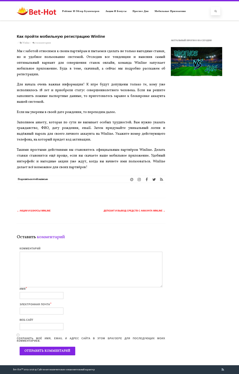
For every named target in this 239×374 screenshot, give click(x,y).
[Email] (131, 179)
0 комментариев (43, 42)
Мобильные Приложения (170, 11)
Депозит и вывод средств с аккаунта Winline (134, 210)
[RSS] (161, 179)
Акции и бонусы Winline (34, 210)
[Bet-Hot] (36, 18)
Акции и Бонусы (116, 11)
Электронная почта (35, 304)
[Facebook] (146, 179)
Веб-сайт (26, 320)
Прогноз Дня (141, 11)
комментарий (30, 248)
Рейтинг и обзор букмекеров (81, 11)
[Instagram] (139, 179)
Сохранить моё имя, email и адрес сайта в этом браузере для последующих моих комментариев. (91, 339)
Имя (23, 289)
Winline (26, 42)
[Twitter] (154, 179)
